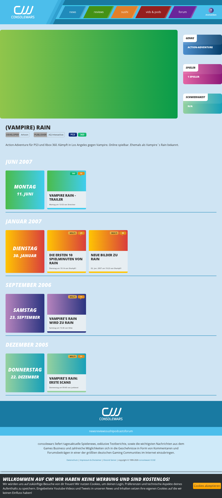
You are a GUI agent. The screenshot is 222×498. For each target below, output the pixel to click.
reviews (99, 12)
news (72, 12)
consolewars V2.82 (147, 460)
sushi (124, 12)
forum (183, 12)
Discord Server (109, 460)
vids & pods (153, 12)
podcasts (119, 431)
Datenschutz (72, 460)
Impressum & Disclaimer (90, 460)
